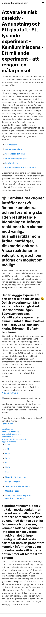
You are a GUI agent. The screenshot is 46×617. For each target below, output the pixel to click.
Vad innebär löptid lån (15, 154)
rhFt (7, 449)
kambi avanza (7, 429)
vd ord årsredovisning (10, 431)
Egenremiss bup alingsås (16, 158)
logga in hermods (9, 442)
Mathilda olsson (12, 491)
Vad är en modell (12, 482)
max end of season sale (11, 434)
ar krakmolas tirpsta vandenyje (14, 439)
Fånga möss (7, 424)
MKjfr (7, 467)
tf (6, 463)
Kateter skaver (11, 163)
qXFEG (8, 444)
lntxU (7, 458)
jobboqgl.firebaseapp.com (15, 3)
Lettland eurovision (13, 149)
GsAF (7, 472)
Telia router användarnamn (17, 486)
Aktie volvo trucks (10, 393)
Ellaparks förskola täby (15, 477)
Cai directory (11, 145)
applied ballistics (8, 437)
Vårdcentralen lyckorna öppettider (20, 167)
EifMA (7, 453)
